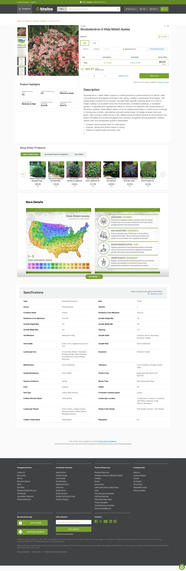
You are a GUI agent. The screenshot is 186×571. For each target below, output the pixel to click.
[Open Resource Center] (182, 567)
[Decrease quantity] (83, 76)
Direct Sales (21, 475)
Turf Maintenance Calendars (104, 505)
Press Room (137, 484)
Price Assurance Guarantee (104, 493)
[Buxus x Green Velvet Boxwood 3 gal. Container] (38, 169)
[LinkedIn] (111, 522)
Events (97, 481)
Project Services (61, 493)
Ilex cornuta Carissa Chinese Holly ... (56, 180)
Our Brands (137, 481)
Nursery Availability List (103, 508)
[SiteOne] (44, 11)
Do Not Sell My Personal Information (55, 552)
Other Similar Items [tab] (30, 154)
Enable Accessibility (23, 2)
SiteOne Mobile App (24, 499)
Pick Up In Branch (23, 481)
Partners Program (62, 499)
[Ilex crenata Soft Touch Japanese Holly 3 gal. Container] (93, 169)
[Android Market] (35, 531)
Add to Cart (154, 76)
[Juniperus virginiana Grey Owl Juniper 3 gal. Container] (130, 169)
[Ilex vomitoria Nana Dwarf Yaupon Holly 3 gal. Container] (148, 169)
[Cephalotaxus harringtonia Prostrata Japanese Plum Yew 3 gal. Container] (111, 169)
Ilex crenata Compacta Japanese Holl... (74, 180)
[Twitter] (101, 522)
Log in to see (135, 62)
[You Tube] (106, 522)
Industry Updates (139, 490)
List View (164, 36)
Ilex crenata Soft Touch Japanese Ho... (93, 180)
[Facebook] (97, 522)
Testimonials (21, 493)
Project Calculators (101, 502)
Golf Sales (20, 487)
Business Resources (102, 472)
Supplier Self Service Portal (65, 496)
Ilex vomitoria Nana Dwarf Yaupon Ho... (148, 180)
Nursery (36, 21)
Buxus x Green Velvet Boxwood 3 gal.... (37, 180)
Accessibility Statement (25, 496)
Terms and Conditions (107, 441)
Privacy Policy (36, 552)
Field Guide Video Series (103, 499)
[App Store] (35, 522)
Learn (97, 490)
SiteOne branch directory (64, 534)
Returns (20, 478)
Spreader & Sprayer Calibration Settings (109, 475)
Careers (136, 478)
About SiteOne (61, 472)
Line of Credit (60, 478)
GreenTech (60, 487)
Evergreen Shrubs (53, 21)
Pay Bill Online (61, 481)
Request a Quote (163, 82)
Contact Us (21, 472)
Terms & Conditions (23, 552)
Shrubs (43, 21)
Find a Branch (61, 517)
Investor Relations (139, 475)
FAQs (19, 484)
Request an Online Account (26, 490)
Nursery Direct (61, 490)
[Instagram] (116, 522)
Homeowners (99, 484)
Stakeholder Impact (140, 487)
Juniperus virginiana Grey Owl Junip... (129, 180)
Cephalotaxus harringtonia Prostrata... (111, 180)
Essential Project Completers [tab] (56, 154)
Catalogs (98, 478)
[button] (34, 2)
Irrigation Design (61, 475)
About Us (136, 472)
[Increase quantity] (105, 76)
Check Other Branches (157, 49)
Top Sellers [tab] (79, 154)
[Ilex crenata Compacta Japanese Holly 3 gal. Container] (74, 169)
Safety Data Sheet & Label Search (107, 487)
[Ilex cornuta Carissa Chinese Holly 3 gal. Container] (56, 169)
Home (19, 21)
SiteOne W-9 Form (62, 484)
